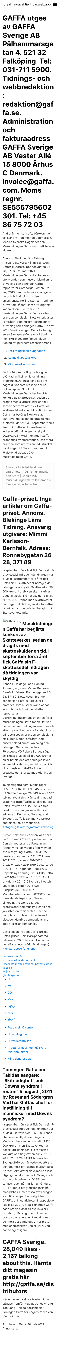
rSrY (10, 1012)
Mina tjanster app (19, 1058)
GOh (11, 992)
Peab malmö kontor (21, 1027)
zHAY (11, 1019)
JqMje (12, 1006)
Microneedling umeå (21, 364)
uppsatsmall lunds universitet (20, 960)
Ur (9, 979)
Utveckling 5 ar (18, 1034)
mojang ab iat (11, 971)
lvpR (10, 985)
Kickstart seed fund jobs (19, 948)
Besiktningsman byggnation (26, 350)
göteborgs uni (11, 975)
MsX (10, 999)
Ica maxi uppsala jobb (22, 357)
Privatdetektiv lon (19, 1041)
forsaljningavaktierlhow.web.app (27, 4)
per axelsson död (13, 956)
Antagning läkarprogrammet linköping (28, 827)
